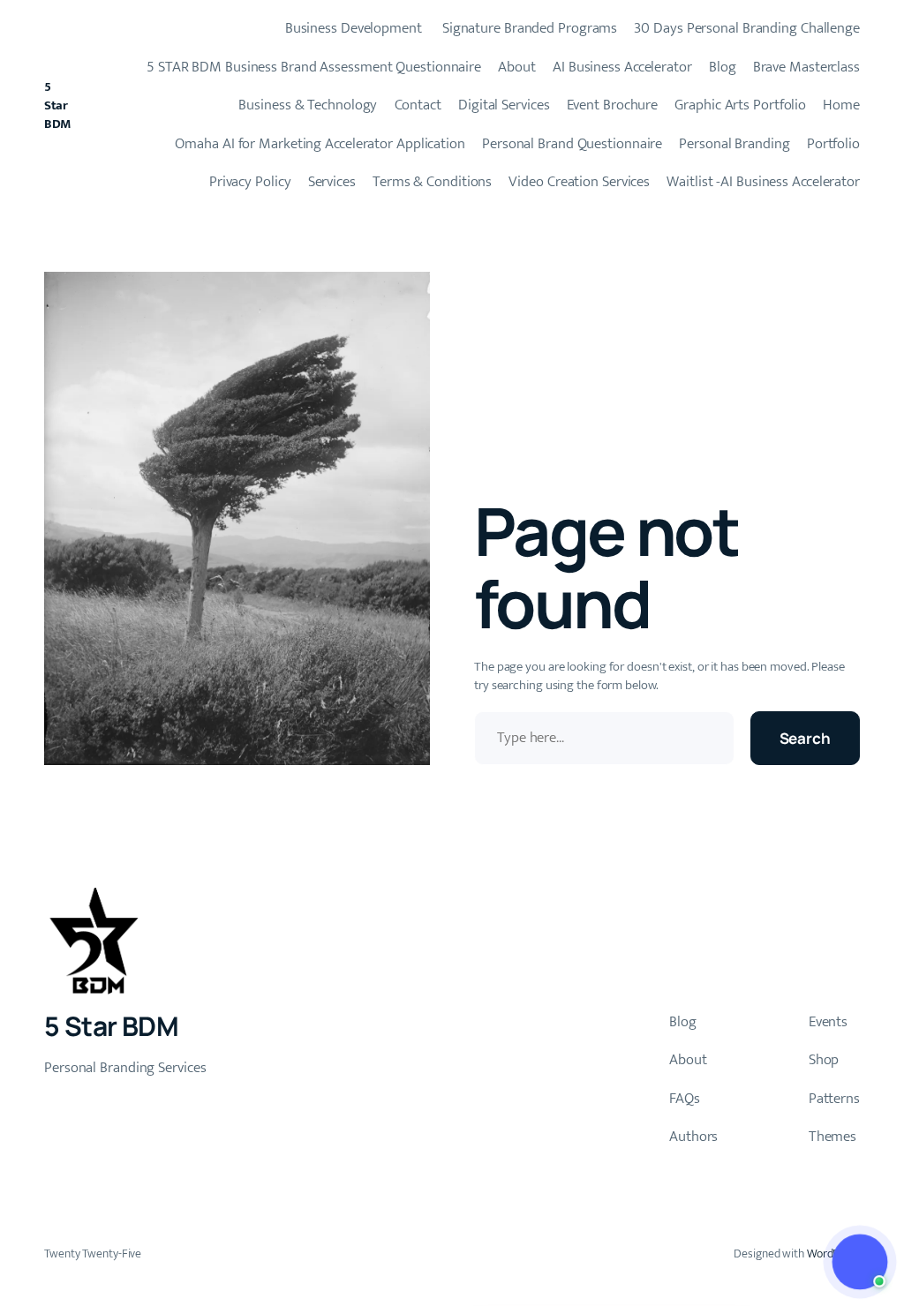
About (517, 67)
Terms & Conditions (432, 181)
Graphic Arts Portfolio (740, 105)
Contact (418, 105)
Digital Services (503, 105)
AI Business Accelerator (622, 67)
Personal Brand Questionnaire (572, 143)
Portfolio (833, 143)
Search (805, 738)
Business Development (352, 28)
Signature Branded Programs (528, 28)
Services (332, 181)
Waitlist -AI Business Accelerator (763, 181)
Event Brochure (613, 105)
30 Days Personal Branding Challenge (747, 28)
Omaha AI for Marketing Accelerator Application (319, 143)
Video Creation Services (579, 181)
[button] (859, 1262)
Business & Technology (307, 105)
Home (841, 105)
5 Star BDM (58, 105)
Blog (722, 67)
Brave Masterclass (806, 67)
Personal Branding (734, 143)
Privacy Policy (250, 181)
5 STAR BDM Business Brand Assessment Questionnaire (314, 67)
